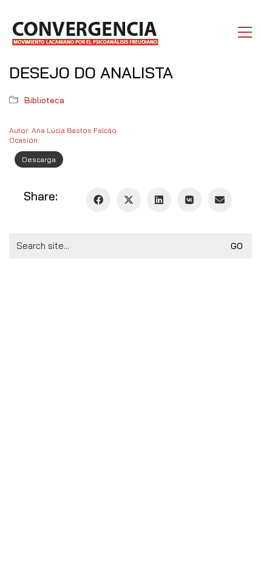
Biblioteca (44, 100)
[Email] (220, 200)
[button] (245, 32)
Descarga (39, 159)
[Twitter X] (129, 200)
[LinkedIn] (159, 200)
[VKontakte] (189, 200)
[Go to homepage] (84, 32)
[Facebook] (98, 200)
